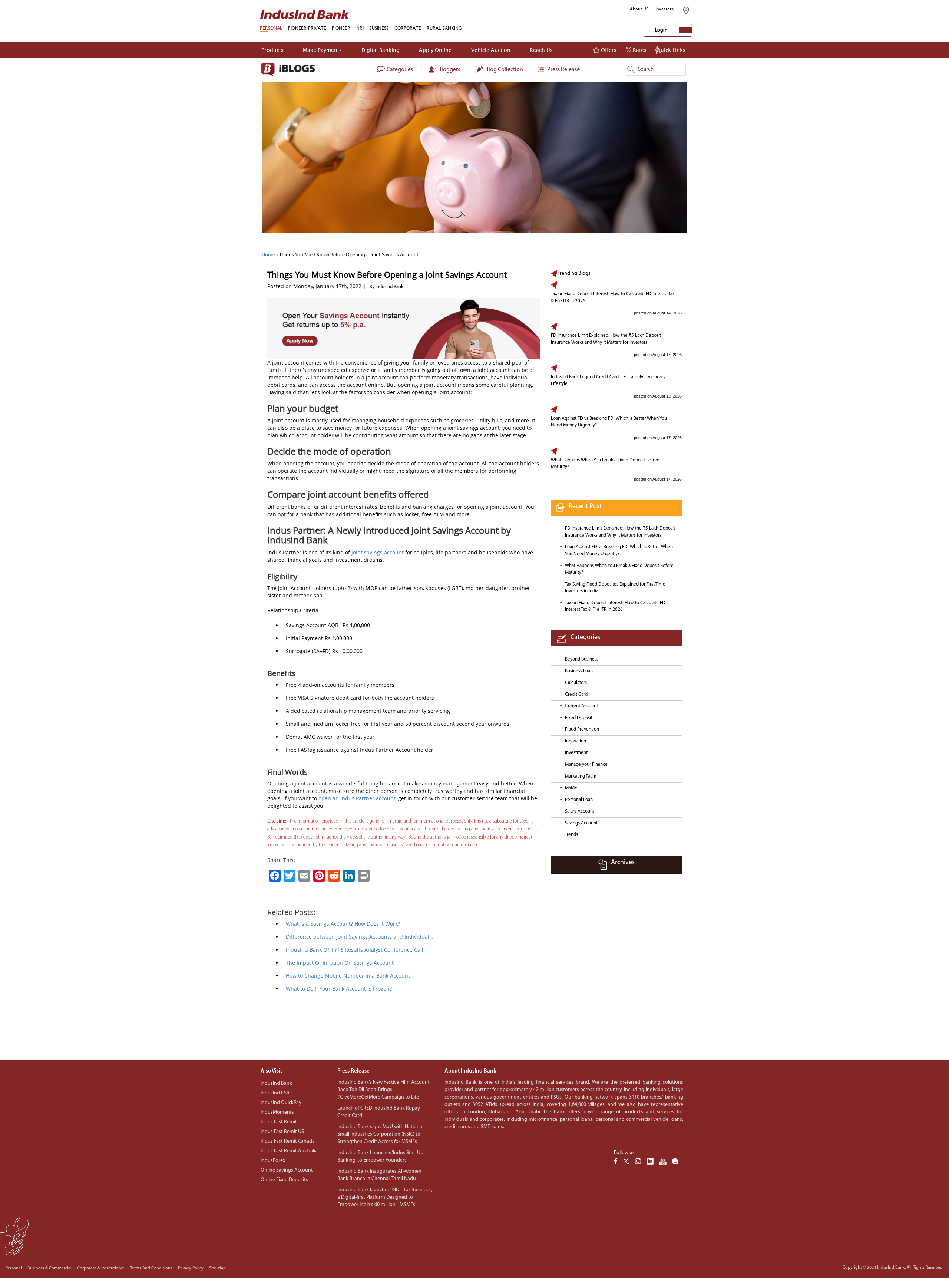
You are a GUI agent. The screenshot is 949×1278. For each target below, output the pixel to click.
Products (272, 50)
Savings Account (581, 823)
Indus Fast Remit (279, 1122)
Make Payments (322, 50)
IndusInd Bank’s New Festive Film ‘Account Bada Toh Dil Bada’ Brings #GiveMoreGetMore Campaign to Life (383, 1090)
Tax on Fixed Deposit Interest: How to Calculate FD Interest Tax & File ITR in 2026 (613, 297)
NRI (360, 28)
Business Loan (579, 671)
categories (399, 70)
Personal (14, 1268)
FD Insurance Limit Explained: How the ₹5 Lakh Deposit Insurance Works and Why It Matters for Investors (606, 339)
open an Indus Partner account (357, 798)
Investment (576, 752)
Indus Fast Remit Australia (289, 1151)
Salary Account (579, 811)
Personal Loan (579, 799)
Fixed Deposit (578, 717)
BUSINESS (378, 28)
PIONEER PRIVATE (307, 28)
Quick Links (671, 50)
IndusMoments (277, 1112)
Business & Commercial (49, 1268)
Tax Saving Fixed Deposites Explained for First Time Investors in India (615, 588)
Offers (607, 50)
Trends (571, 834)
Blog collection (503, 70)
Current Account (581, 706)
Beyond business (581, 659)
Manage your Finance (586, 764)
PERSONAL (271, 28)
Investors (664, 9)
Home (268, 255)
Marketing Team (580, 776)
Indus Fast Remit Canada (288, 1141)
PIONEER (341, 28)
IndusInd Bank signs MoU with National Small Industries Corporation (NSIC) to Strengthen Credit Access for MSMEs (380, 1134)
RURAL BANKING (444, 28)
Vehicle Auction (490, 50)
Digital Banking (380, 50)
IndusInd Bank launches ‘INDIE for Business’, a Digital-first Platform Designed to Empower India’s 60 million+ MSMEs (384, 1197)
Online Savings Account (287, 1170)
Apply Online (435, 50)
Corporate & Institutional (101, 1268)
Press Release (563, 70)
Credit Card (576, 694)
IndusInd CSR (275, 1093)
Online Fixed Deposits (284, 1180)
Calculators (576, 682)
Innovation (575, 741)
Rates (639, 50)
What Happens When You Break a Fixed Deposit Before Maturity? (605, 464)
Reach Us (541, 50)
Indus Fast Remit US (282, 1131)
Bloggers (448, 70)
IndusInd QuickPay (281, 1103)
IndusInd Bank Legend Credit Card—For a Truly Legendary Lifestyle (608, 380)
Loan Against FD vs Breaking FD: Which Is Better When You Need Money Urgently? (609, 422)
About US (639, 9)
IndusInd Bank (276, 1083)
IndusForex (273, 1160)
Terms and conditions (151, 1268)
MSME (571, 787)
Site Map (217, 1268)
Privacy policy (191, 1268)
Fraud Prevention (582, 729)
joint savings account (377, 552)
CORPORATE (407, 28)
